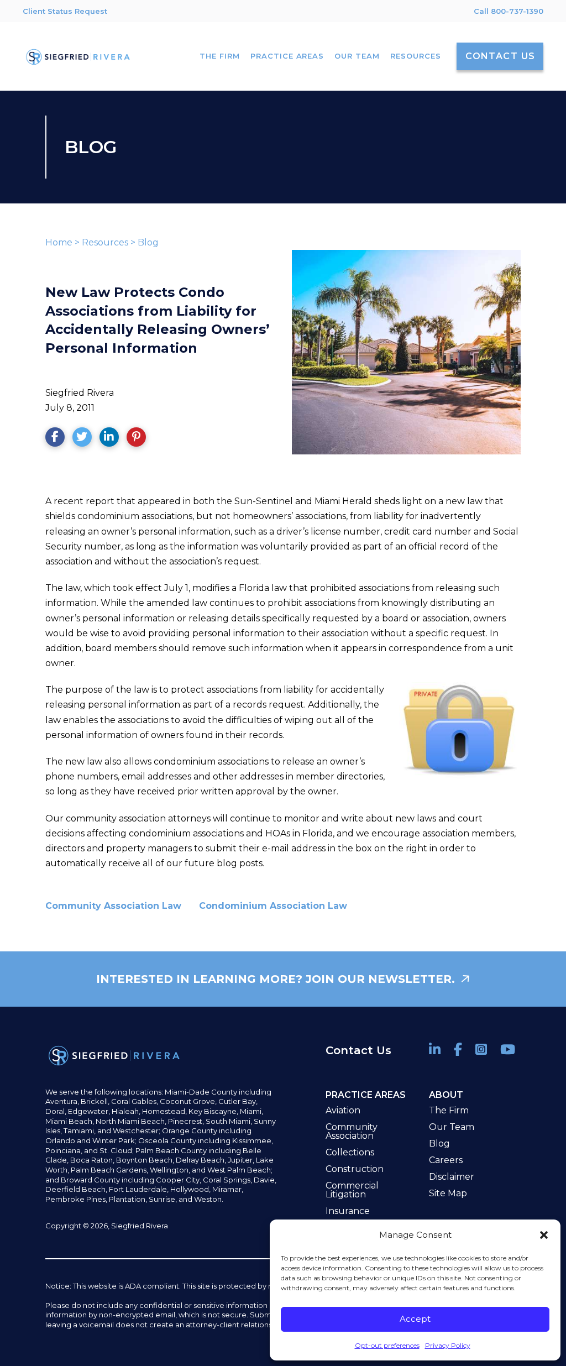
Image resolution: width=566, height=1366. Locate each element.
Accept (415, 1318)
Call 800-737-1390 (508, 11)
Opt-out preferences (387, 1345)
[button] (543, 1235)
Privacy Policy (447, 1345)
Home (58, 242)
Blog (148, 242)
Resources (105, 242)
